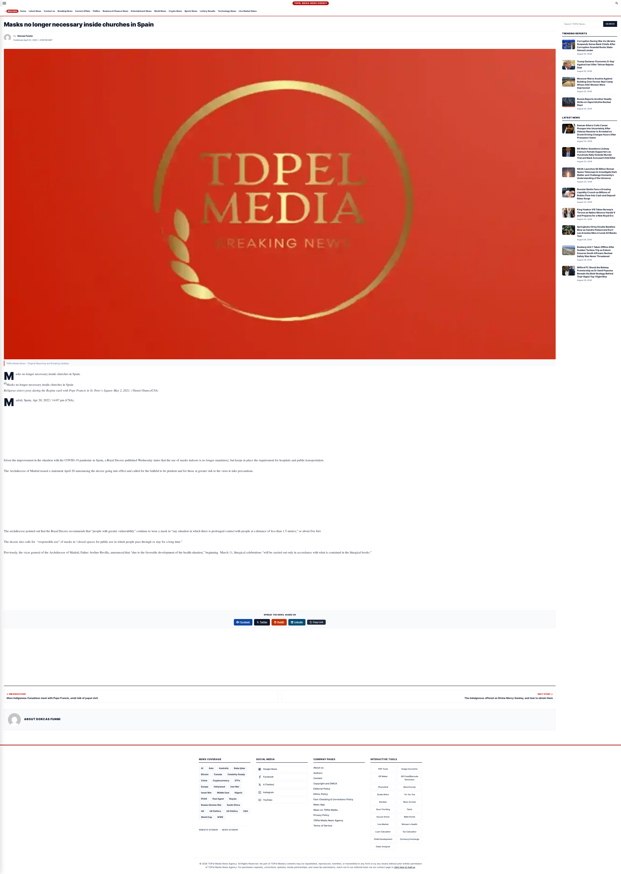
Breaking (12, 11)
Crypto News (175, 11)
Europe (204, 786)
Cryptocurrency (221, 780)
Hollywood (219, 786)
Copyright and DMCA (325, 783)
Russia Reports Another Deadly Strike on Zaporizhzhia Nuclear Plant (594, 102)
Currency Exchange (409, 839)
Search (610, 24)
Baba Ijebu (239, 768)
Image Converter (409, 769)
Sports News (191, 11)
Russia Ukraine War (211, 805)
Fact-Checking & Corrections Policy (333, 799)
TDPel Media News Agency (310, 3)
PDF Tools (383, 769)
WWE (220, 817)
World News (160, 11)
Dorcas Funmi (25, 36)
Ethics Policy (320, 794)
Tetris (409, 809)
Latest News (35, 11)
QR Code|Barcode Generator (409, 778)
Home (23, 11)
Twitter (263, 622)
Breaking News (65, 11)
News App (319, 804)
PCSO (204, 798)
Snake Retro (383, 794)
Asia (211, 768)
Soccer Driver (383, 817)
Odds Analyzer (383, 846)
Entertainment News (141, 11)
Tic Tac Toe (409, 794)
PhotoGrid (383, 787)
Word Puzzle (409, 787)
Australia (224, 768)
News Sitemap (230, 830)
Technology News (227, 11)
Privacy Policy (321, 815)
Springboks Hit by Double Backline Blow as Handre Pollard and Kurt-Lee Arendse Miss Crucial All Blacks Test (597, 231)
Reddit (280, 622)
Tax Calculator (409, 831)
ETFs (237, 780)
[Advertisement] (280, 420)
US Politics (232, 811)
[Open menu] (4, 3)
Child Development (383, 839)
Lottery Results (207, 11)
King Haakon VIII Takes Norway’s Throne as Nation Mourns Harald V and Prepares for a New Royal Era (596, 212)
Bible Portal (409, 817)
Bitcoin (204, 774)
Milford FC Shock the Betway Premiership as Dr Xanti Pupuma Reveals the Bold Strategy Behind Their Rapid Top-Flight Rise (595, 272)
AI (202, 768)
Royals (232, 798)
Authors (317, 773)
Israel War (206, 792)
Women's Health (409, 824)
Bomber (383, 802)
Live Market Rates (248, 11)
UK (202, 811)
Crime (204, 780)
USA (245, 811)
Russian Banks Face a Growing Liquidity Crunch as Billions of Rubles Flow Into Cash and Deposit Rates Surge (596, 194)
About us (318, 767)
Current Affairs (82, 11)
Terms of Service (322, 825)
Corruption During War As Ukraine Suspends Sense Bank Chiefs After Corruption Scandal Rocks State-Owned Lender (596, 46)
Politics (96, 11)
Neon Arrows (409, 802)
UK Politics (215, 811)
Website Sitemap (208, 830)
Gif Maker (383, 776)
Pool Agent (218, 798)
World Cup (206, 817)
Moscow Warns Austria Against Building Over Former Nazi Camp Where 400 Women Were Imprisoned (595, 83)
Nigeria (238, 792)
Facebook (245, 622)
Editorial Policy (321, 788)
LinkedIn (298, 622)
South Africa (233, 805)
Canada (218, 774)
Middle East (223, 792)
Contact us (49, 11)
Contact (317, 778)
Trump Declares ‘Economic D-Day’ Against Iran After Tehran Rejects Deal (596, 64)
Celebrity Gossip (236, 774)
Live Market (383, 824)
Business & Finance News (115, 11)
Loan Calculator (383, 831)
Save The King (383, 809)
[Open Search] (617, 3)
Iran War (234, 786)
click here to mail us (404, 867)
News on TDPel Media (325, 809)
